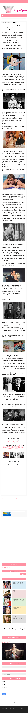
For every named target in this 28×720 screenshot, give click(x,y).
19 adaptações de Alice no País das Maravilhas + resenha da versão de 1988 (18, 617)
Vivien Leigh (16, 448)
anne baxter (20, 445)
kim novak (18, 446)
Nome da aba (10, 1)
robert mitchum (14, 447)
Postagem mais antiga (21, 498)
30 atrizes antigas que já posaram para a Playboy (18, 583)
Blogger (16, 702)
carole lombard (6, 446)
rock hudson (10, 448)
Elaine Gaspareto (17, 711)
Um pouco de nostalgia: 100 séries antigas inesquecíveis (18, 600)
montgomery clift (6, 447)
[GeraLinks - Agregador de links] (7, 515)
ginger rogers (13, 446)
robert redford (21, 447)
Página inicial (14, 499)
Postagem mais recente (7, 498)
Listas (22, 446)
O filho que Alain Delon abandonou (17, 608)
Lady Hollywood (12, 708)
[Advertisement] (12, 540)
